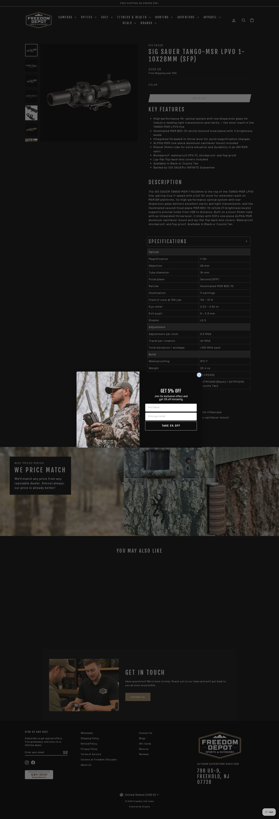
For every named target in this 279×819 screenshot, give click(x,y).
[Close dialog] (199, 375)
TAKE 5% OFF (171, 425)
